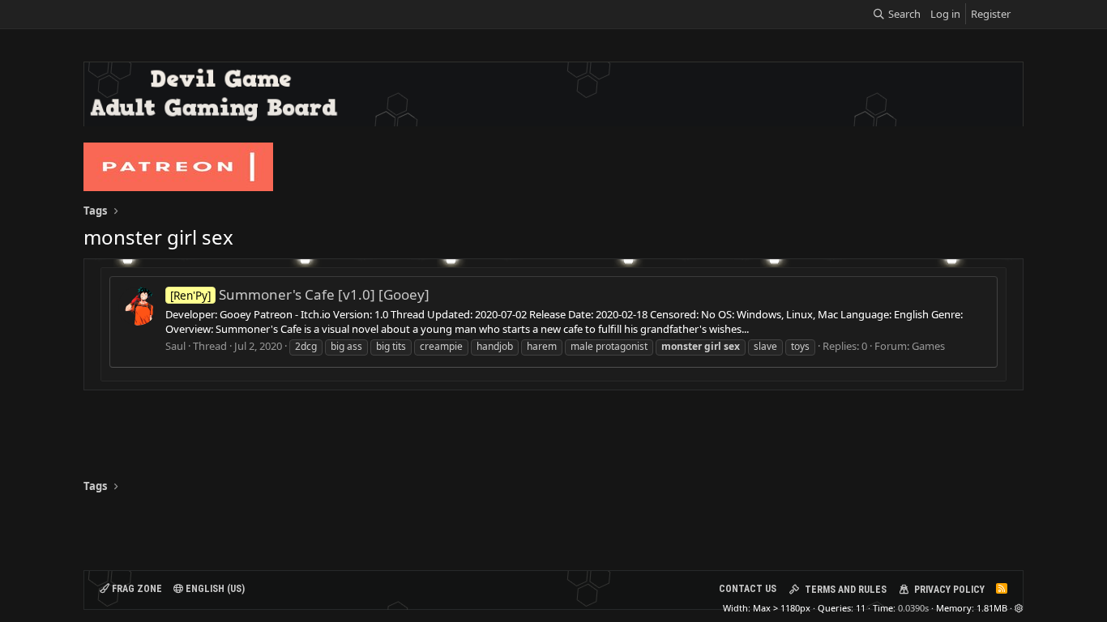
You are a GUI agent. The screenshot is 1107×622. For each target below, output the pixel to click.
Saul (175, 346)
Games (928, 346)
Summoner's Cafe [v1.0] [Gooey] (300, 294)
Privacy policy (949, 589)
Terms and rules (846, 589)
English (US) (214, 588)
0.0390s (913, 608)
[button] (1019, 608)
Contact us (747, 588)
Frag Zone (135, 588)
